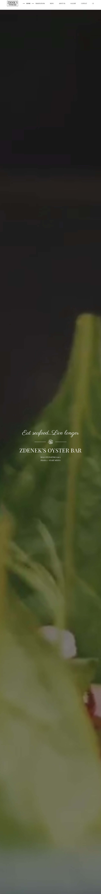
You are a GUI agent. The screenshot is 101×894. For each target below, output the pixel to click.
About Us (62, 3)
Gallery (73, 3)
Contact (84, 3)
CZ (93, 3)
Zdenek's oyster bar (12, 3)
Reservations (40, 3)
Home (28, 3)
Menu (52, 3)
